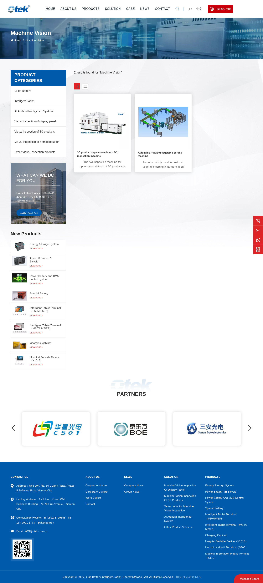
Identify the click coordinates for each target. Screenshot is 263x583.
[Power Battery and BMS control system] (19, 277)
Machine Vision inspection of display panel (180, 487)
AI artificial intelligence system (177, 518)
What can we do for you (35, 178)
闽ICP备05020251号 (188, 576)
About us (68, 8)
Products (91, 8)
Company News (133, 485)
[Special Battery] (19, 296)
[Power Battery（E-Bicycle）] (19, 261)
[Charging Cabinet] (19, 345)
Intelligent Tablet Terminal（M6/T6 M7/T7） (45, 327)
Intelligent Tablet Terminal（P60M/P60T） (45, 309)
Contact (162, 8)
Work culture (93, 497)
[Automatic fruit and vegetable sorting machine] (163, 122)
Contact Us (29, 212)
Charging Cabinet (40, 342)
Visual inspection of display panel (35, 121)
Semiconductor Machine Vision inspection (179, 508)
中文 (199, 8)
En (190, 8)
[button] (249, 428)
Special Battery (39, 293)
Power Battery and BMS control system (44, 277)
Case (130, 8)
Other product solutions (178, 527)
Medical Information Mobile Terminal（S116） (227, 555)
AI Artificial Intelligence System (33, 111)
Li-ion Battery (22, 90)
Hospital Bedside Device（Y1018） (44, 359)
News (145, 8)
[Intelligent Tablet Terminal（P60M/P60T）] (19, 310)
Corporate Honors (96, 485)
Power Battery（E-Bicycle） (41, 260)
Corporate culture (96, 491)
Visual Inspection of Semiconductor (36, 141)
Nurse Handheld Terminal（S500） (226, 547)
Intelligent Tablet (24, 101)
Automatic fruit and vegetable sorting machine (160, 154)
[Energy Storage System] (19, 246)
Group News (131, 491)
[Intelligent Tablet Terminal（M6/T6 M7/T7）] (19, 328)
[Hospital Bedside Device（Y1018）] (19, 360)
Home (50, 8)
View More (35, 248)
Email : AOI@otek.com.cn (31, 531)
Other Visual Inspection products (34, 152)
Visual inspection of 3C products (34, 131)
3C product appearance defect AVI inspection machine (97, 154)
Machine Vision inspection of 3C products (180, 498)
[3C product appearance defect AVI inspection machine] (102, 122)
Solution (113, 8)
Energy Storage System (44, 244)
